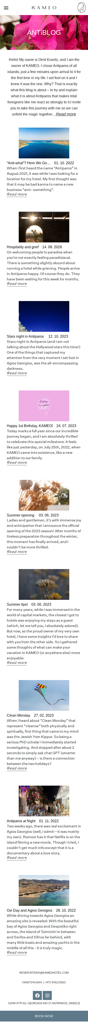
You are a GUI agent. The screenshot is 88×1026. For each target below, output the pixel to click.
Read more (66, 114)
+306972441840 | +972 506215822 (43, 982)
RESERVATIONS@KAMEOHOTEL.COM (44, 972)
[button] (6, 7)
